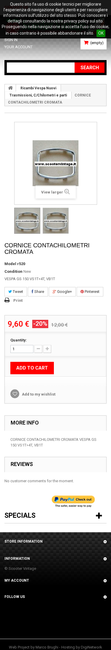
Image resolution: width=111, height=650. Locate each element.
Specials (20, 516)
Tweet (17, 291)
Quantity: (18, 340)
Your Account (18, 47)
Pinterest (91, 291)
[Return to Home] (10, 87)
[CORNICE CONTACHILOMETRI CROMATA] (27, 221)
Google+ (64, 291)
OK (101, 33)
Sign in (10, 40)
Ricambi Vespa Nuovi (38, 88)
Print (17, 300)
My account (16, 580)
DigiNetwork (91, 647)
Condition (13, 271)
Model (10, 264)
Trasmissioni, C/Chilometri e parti (38, 95)
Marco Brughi (47, 647)
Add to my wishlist (38, 394)
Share (38, 291)
